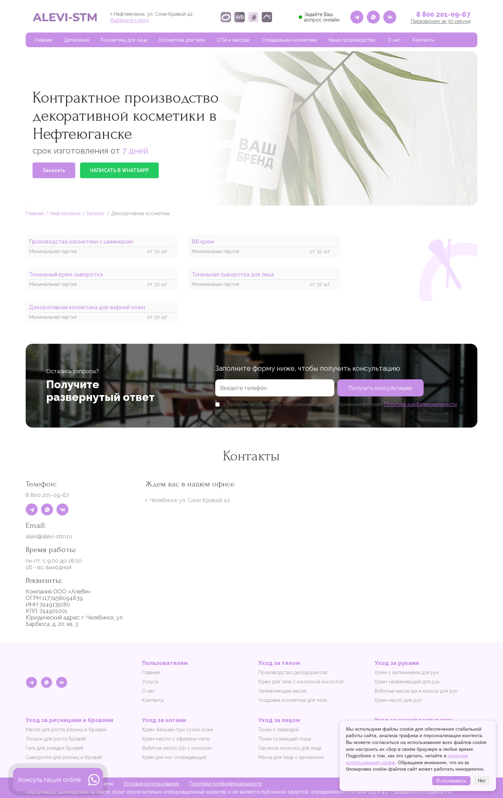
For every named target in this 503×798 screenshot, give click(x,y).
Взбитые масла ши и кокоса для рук (416, 691)
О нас (394, 40)
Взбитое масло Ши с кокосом (176, 748)
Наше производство (352, 40)
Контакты (423, 40)
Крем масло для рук (398, 700)
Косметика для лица (124, 40)
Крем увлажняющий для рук (407, 681)
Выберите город (130, 20)
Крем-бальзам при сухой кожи (177, 729)
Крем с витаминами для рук (407, 672)
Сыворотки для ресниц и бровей (64, 757)
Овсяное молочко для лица (289, 748)
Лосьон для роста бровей (56, 739)
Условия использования (151, 783)
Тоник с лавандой (278, 729)
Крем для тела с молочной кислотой (301, 681)
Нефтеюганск (65, 213)
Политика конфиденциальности (225, 783)
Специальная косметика (289, 40)
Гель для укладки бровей (54, 748)
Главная (43, 40)
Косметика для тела (182, 40)
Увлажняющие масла (282, 691)
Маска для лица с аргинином (291, 757)
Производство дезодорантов (292, 672)
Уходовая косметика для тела (292, 700)
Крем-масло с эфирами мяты (176, 739)
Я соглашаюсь (451, 780)
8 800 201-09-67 (443, 14)
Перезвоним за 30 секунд (440, 21)
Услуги (150, 681)
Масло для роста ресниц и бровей (66, 729)
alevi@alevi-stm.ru (49, 536)
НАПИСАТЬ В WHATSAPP (119, 170)
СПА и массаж (233, 40)
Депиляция (76, 40)
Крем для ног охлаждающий (174, 757)
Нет (482, 780)
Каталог (96, 213)
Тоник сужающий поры (284, 739)
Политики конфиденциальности (420, 404)
